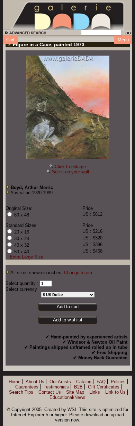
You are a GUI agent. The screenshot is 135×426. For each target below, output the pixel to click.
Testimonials (56, 387)
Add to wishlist (67, 319)
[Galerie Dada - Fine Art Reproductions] (67, 15)
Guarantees (26, 387)
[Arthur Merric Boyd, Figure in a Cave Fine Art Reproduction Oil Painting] (67, 107)
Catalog (83, 381)
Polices (118, 381)
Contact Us (49, 392)
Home (14, 381)
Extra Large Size (26, 257)
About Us (35, 381)
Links (94, 392)
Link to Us (115, 392)
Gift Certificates (103, 387)
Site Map (75, 392)
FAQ (101, 381)
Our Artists (60, 381)
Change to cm (78, 272)
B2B (78, 387)
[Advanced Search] (24, 34)
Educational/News (68, 397)
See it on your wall (70, 171)
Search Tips (21, 392)
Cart (10, 39)
